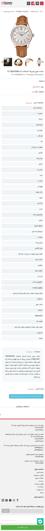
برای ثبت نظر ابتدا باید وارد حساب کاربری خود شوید (26, 396)
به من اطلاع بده (22, 527)
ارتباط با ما (40, 487)
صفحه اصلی (40, 472)
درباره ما (41, 481)
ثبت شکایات (40, 490)
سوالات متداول (39, 478)
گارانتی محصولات (38, 475)
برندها (41, 493)
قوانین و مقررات (39, 484)
